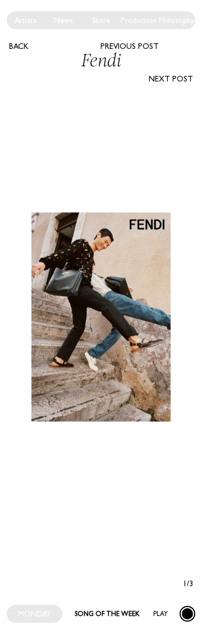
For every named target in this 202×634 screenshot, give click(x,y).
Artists (25, 20)
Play (160, 614)
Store (101, 20)
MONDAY (34, 613)
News (63, 20)
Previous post (129, 46)
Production (139, 20)
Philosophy (176, 20)
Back (19, 46)
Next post (171, 78)
